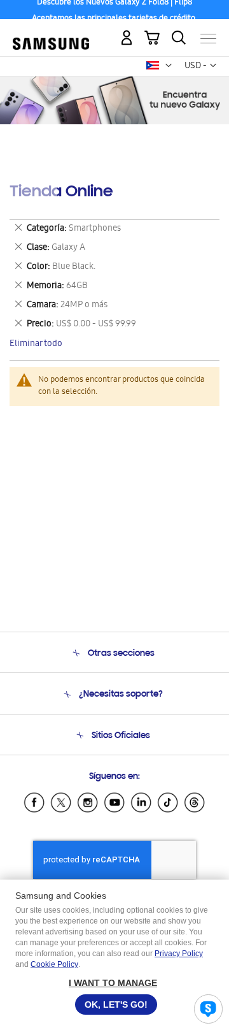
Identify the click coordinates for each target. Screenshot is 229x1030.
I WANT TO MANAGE (113, 983)
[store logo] (51, 33)
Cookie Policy (54, 964)
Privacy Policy (179, 953)
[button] (168, 66)
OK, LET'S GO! (116, 1004)
